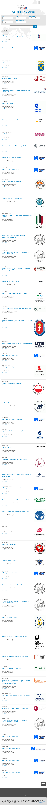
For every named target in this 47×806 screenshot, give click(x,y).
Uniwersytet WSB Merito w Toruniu (11, 157)
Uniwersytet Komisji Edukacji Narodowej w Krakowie (16, 695)
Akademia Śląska (6, 402)
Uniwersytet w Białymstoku (9, 544)
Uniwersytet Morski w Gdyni (9, 617)
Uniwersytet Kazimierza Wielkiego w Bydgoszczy (15, 656)
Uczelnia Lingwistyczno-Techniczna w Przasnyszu (15, 511)
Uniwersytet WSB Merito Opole (10, 169)
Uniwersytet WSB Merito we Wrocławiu (12, 488)
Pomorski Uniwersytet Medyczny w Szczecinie (14, 459)
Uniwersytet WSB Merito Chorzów (11, 748)
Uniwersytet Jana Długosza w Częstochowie (14, 367)
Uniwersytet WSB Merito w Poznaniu (12, 47)
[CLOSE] (41, 802)
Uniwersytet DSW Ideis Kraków (10, 120)
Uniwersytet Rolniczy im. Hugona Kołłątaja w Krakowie (16, 36)
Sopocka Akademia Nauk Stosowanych (12, 431)
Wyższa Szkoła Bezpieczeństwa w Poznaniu (14, 584)
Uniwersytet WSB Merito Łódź (10, 355)
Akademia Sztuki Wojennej (9, 560)
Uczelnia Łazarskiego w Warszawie (11, 181)
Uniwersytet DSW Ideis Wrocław (10, 281)
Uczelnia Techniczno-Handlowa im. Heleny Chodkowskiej (17, 343)
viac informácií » (5, 41)
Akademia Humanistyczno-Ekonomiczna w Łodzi (15, 708)
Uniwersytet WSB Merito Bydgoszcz (11, 736)
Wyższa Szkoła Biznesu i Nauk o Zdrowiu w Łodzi (15, 528)
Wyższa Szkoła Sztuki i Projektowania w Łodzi (14, 636)
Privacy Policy (42, 801)
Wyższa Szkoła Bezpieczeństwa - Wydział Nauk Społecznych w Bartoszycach (15, 720)
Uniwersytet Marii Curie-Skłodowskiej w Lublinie (14, 146)
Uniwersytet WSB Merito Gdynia (10, 760)
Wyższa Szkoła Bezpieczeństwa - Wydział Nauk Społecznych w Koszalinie (15, 236)
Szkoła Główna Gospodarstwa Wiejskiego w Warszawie (17, 308)
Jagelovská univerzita (7, 62)
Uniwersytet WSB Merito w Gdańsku (12, 419)
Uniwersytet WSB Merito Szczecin (11, 772)
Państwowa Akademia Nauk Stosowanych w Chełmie (16, 500)
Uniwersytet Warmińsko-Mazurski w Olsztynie (14, 293)
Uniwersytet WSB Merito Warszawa (11, 573)
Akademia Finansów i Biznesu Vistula (12, 198)
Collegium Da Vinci (7, 447)
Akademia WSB (6, 134)
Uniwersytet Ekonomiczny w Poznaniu (12, 668)
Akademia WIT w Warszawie (9, 78)
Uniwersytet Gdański (7, 103)
